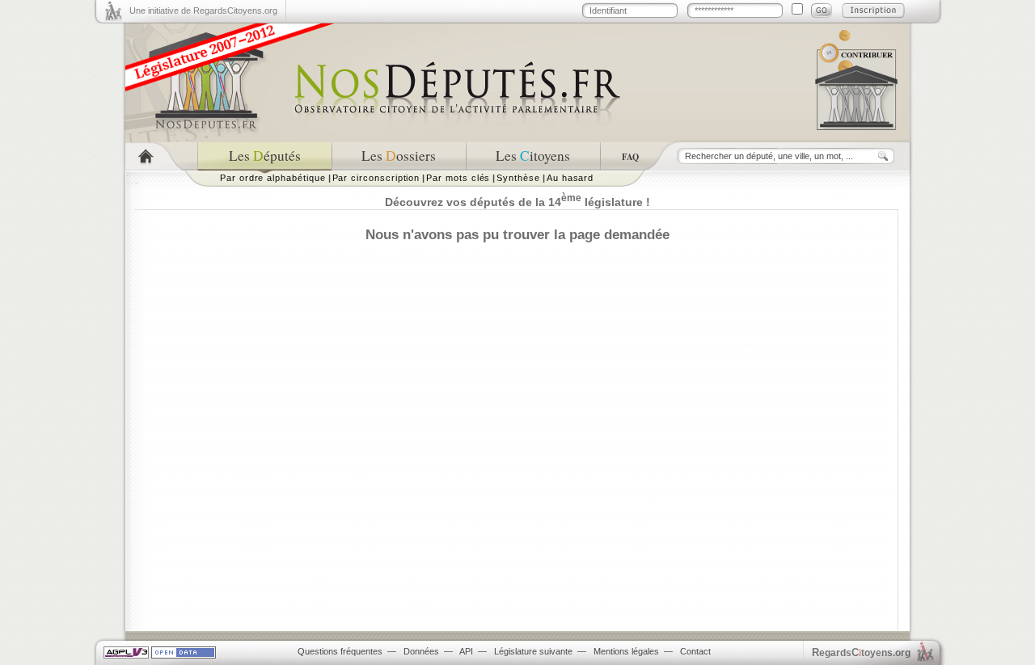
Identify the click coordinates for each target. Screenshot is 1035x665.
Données (421, 651)
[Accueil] (161, 156)
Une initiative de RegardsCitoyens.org (203, 10)
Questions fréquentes (340, 651)
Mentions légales (626, 651)
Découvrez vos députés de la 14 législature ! (517, 202)
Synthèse (517, 178)
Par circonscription (376, 178)
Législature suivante (533, 651)
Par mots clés (458, 178)
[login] (821, 10)
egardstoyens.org (861, 652)
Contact (695, 651)
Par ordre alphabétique (273, 178)
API (466, 651)
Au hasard (570, 178)
